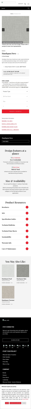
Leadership (5, 380)
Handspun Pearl (7, 279)
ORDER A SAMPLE (15, 111)
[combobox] (15, 8)
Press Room (6, 377)
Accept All (6, 403)
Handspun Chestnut (8, 300)
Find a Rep (5, 361)
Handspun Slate (21, 279)
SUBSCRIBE (15, 340)
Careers (5, 375)
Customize (24, 403)
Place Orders (6, 359)
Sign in (20, 3)
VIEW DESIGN (6, 282)
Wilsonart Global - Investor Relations (12, 382)
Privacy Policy (25, 399)
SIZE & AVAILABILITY (9, 123)
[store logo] (8, 3)
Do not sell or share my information (15, 403)
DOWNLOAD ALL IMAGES (10, 129)
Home (11, 13)
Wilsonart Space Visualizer (9, 354)
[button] (28, 30)
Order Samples (6, 357)
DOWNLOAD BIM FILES (9, 126)
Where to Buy (6, 364)
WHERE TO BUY (7, 121)
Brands (4, 373)
